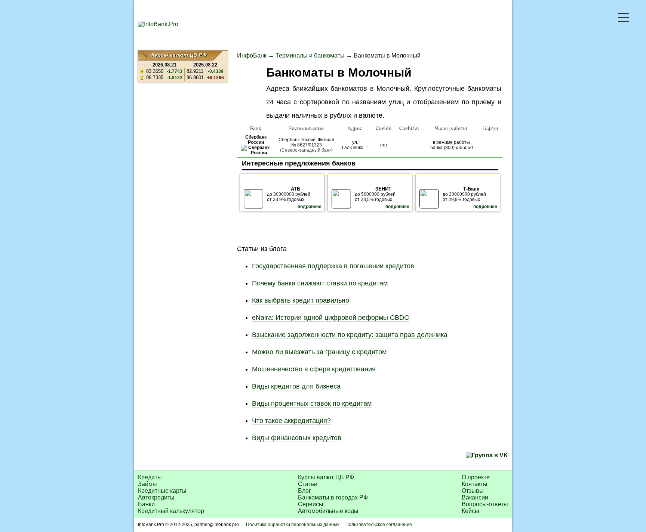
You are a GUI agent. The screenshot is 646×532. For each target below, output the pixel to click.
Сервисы (310, 504)
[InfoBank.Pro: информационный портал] (158, 24)
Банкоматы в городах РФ (333, 497)
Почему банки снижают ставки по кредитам (320, 283)
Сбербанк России (256, 139)
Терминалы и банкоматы (310, 55)
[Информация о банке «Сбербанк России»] (256, 152)
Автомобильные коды (328, 511)
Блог (304, 491)
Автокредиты (156, 497)
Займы (147, 484)
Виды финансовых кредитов (296, 438)
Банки (146, 504)
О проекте (476, 477)
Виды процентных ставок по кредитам (312, 403)
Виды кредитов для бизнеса (296, 386)
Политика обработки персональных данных (292, 524)
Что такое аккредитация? (291, 420)
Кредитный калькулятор (171, 511)
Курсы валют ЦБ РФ (326, 477)
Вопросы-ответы (485, 504)
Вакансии (475, 497)
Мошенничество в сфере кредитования (314, 369)
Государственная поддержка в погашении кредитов (333, 266)
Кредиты (150, 477)
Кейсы (470, 511)
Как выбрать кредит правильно (300, 300)
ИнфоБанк (252, 55)
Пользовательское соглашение (378, 524)
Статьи (307, 484)
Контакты (474, 484)
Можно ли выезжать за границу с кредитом (319, 352)
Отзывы (473, 491)
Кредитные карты (162, 491)
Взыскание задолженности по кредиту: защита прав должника (349, 334)
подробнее (310, 206)
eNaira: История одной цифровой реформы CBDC (330, 317)
